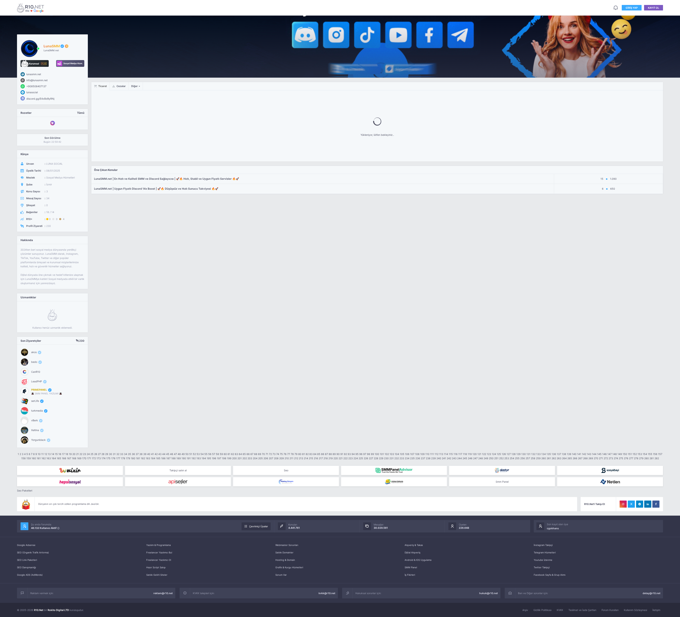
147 (609, 454)
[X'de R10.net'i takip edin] (631, 504)
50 (187, 454)
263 (559, 458)
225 (361, 458)
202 (244, 458)
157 (660, 454)
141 (579, 454)
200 (234, 458)
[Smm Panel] (610, 470)
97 (364, 454)
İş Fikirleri (410, 574)
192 (193, 458)
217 (321, 458)
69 (259, 454)
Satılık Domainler (284, 552)
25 (92, 454)
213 (301, 458)
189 (178, 458)
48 (179, 454)
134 (543, 454)
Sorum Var (281, 574)
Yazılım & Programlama (158, 545)
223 (350, 458)
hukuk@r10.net (488, 593)
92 (345, 454)
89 (334, 454)
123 (489, 454)
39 (144, 454)
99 (372, 454)
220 (335, 458)
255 (517, 458)
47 (175, 454)
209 (281, 458)
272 (606, 458)
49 (183, 454)
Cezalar (121, 86)
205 (260, 458)
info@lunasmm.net (37, 80)
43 (160, 454)
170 (84, 458)
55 (206, 454)
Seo (286, 470)
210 (287, 458)
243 (454, 458)
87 (326, 454)
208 (276, 458)
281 (652, 458)
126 (504, 454)
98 (368, 454)
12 (45, 454)
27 (99, 454)
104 (397, 454)
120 (474, 454)
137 (559, 454)
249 (486, 458)
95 (357, 454)
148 (614, 454)
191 (189, 458)
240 (439, 458)
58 (217, 454)
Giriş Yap (632, 7)
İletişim (656, 610)
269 (590, 458)
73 (274, 454)
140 (574, 454)
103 (392, 454)
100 (377, 454)
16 (59, 454)
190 (184, 458)
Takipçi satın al (178, 470)
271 (601, 458)
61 (229, 454)
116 (456, 454)
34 (125, 454)
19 (70, 454)
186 (163, 458)
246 (470, 458)
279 (641, 458)
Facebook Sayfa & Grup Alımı (549, 574)
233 (402, 458)
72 (270, 454)
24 (88, 454)
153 (640, 454)
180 (133, 458)
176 (113, 458)
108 (417, 454)
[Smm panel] (394, 470)
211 (291, 458)
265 (569, 458)
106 (407, 454)
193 (198, 458)
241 (444, 458)
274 (616, 458)
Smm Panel (502, 481)
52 (194, 454)
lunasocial (32, 92)
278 (636, 458)
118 (465, 454)
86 (322, 454)
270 (596, 458)
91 (341, 454)
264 (564, 458)
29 (106, 454)
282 (656, 458)
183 (148, 458)
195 (209, 458)
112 (436, 454)
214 (306, 458)
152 (635, 454)
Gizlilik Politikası (542, 610)
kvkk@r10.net (327, 593)
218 (326, 458)
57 (213, 454)
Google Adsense (26, 545)
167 (69, 458)
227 (371, 458)
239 (433, 458)
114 (446, 454)
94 (353, 454)
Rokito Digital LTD (58, 610)
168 (74, 458)
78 (292, 454)
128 (513, 454)
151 (630, 454)
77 (288, 454)
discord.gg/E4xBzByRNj (40, 98)
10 (39, 454)
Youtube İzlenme (543, 560)
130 (523, 454)
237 (423, 458)
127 (509, 454)
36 (133, 454)
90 (338, 454)
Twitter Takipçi (542, 567)
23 (84, 454)
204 (255, 458)
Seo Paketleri (24, 490)
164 (54, 458)
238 (428, 458)
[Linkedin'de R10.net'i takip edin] (647, 504)
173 (99, 458)
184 (153, 458)
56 (209, 454)
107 (412, 454)
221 (341, 458)
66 (248, 454)
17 (63, 454)
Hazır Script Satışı (156, 567)
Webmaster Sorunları (286, 545)
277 (631, 458)
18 (66, 454)
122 (484, 454)
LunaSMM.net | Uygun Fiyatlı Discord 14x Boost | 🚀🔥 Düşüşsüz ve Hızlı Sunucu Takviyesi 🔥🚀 (156, 188)
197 (219, 458)
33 (121, 454)
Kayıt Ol (653, 7)
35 (129, 454)
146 (604, 454)
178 (123, 458)
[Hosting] (502, 470)
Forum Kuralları (610, 610)
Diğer (134, 86)
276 (626, 458)
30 (110, 454)
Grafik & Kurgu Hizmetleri (289, 567)
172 (94, 458)
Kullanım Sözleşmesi (635, 610)
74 (277, 454)
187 (168, 458)
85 (318, 454)
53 (198, 454)
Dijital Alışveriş (412, 552)
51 (190, 454)
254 (512, 458)
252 (501, 458)
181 (138, 458)
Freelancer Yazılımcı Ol (158, 560)
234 (407, 458)
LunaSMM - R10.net (31, 8)
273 (611, 458)
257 (528, 458)
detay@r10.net (651, 593)
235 (412, 458)
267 (580, 458)
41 (152, 454)
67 (251, 454)
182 (143, 458)
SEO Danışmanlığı (26, 567)
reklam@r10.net (163, 593)
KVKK (560, 610)
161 (39, 458)
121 (479, 454)
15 (56, 454)
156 (655, 454)
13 (49, 454)
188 (173, 458)
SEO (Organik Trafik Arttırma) (33, 552)
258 (533, 458)
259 (538, 458)
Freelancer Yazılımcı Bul (159, 552)
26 (95, 454)
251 (496, 458)
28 (102, 454)
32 (117, 454)
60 (225, 454)
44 (163, 454)
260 (543, 458)
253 (506, 458)
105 (402, 454)
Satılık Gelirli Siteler (156, 574)
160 (34, 458)
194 (204, 458)
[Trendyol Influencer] (70, 470)
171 (89, 458)
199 (229, 458)
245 (465, 458)
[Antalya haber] (394, 481)
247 (475, 458)
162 (43, 458)
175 (108, 458)
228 (376, 458)
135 (548, 454)
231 (391, 458)
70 (263, 454)
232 (396, 458)
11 (42, 454)
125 (499, 454)
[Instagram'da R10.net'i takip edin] (623, 504)
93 (349, 454)
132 (533, 454)
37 (137, 454)
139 (569, 454)
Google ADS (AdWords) (30, 574)
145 (599, 454)
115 (451, 454)
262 (554, 458)
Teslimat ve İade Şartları (582, 610)
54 (202, 454)
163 (48, 458)
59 (221, 454)
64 (240, 454)
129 (518, 454)
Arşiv (525, 610)
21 (77, 454)
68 (255, 454)
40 (148, 454)
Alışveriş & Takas (414, 545)
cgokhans (553, 528)
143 (589, 454)
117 (460, 454)
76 (285, 454)
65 (244, 454)
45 (167, 454)
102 (387, 454)
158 (23, 458)
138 (564, 454)
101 (382, 454)
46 (171, 454)
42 (156, 454)
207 (271, 458)
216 (316, 458)
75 (281, 454)
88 (330, 454)
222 (345, 458)
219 (330, 458)
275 (621, 458)
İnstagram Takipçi (543, 545)
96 (360, 454)
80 (299, 454)
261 (549, 458)
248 (480, 458)
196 (214, 458)
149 (619, 454)
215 (311, 458)
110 (427, 454)
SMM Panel (411, 567)
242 (449, 458)
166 (64, 458)
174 (103, 458)
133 (538, 454)
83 (311, 454)
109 (422, 454)
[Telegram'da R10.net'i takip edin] (639, 504)
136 (554, 454)
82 (307, 454)
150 (625, 454)
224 (355, 458)
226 (366, 458)
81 (303, 454)
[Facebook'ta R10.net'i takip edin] (655, 504)
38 (141, 454)
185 (158, 458)
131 (528, 454)
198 (224, 458)
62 (232, 454)
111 (432, 454)
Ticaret (102, 86)
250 (491, 458)
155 (650, 454)
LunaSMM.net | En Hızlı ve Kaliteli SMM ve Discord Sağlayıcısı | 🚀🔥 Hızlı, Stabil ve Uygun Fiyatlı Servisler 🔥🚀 (166, 178)
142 (584, 454)
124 (494, 454)
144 (594, 454)
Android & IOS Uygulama (418, 560)
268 (585, 458)
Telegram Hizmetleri (545, 552)
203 (250, 458)
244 (459, 458)
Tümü (80, 113)
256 (522, 458)
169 (79, 458)
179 (128, 458)
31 (114, 454)
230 (386, 458)
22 (81, 454)
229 (381, 458)
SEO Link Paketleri (27, 560)
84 (314, 454)
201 (239, 458)
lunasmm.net (33, 74)
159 (28, 458)
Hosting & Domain (285, 560)
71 (267, 454)
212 (296, 458)
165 (59, 458)
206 (266, 458)
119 (470, 454)
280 (646, 458)
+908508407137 (36, 86)
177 (118, 458)
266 (575, 458)
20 (73, 454)
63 (236, 454)
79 (296, 454)
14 (52, 454)
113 (441, 454)
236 (417, 458)
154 (645, 454)
